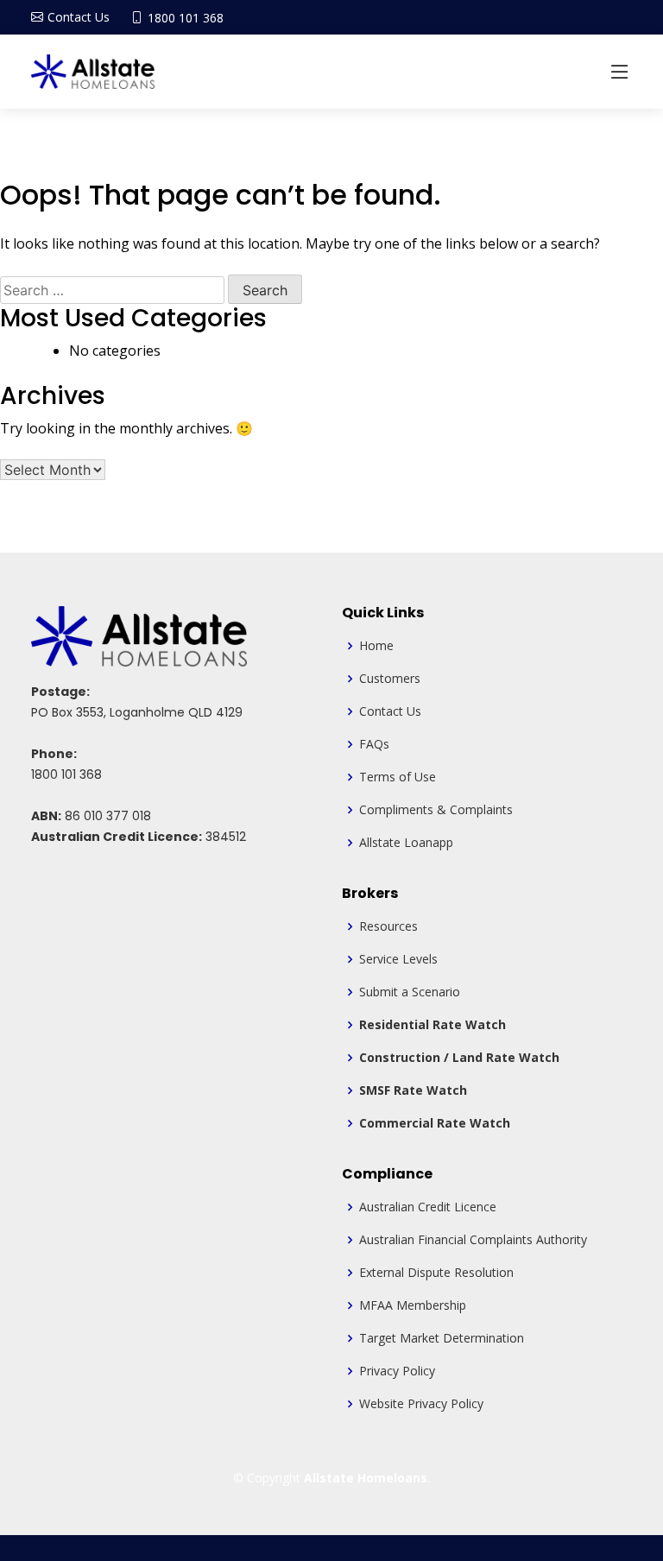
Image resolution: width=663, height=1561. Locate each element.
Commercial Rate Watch (434, 1123)
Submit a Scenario (409, 992)
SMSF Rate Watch (413, 1090)
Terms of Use (397, 777)
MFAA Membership (412, 1305)
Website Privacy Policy (421, 1404)
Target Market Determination (441, 1338)
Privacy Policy (397, 1371)
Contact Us (390, 711)
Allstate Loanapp (406, 843)
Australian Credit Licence (427, 1207)
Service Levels (398, 959)
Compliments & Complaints (436, 810)
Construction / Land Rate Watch (459, 1058)
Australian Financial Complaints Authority (473, 1240)
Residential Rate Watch (432, 1025)
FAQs (374, 744)
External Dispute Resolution (436, 1273)
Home (376, 646)
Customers (389, 679)
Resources (388, 926)
